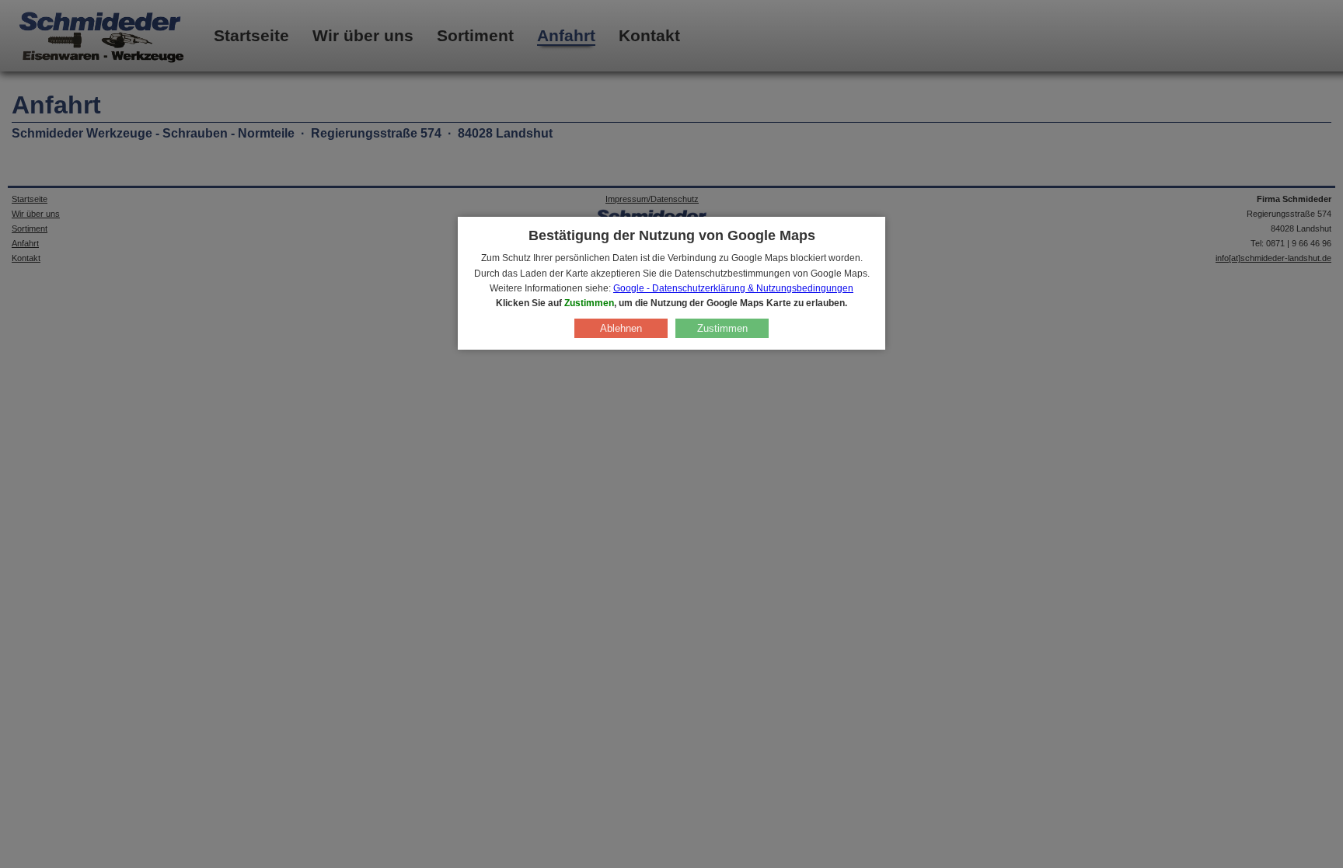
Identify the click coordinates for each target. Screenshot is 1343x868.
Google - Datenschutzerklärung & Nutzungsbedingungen (733, 288)
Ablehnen (621, 328)
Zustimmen (722, 328)
